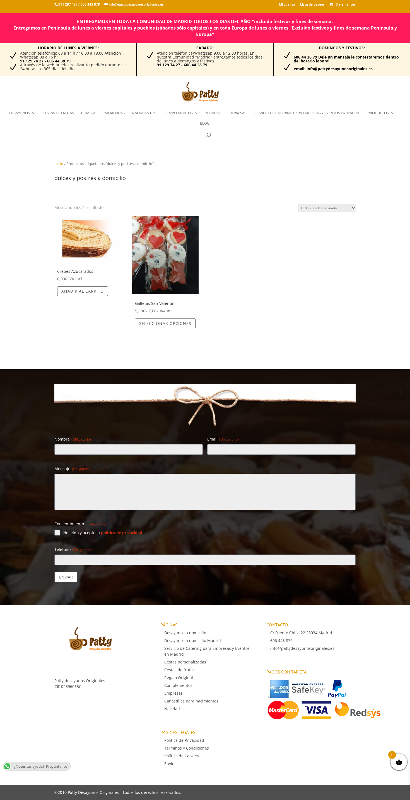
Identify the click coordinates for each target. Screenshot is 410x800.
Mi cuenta (287, 5)
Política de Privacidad (184, 740)
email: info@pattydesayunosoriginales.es (333, 68)
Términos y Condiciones (186, 748)
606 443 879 (90, 4)
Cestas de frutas (58, 113)
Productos (378, 113)
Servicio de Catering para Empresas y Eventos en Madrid (307, 113)
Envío (169, 763)
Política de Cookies (181, 755)
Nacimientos (144, 113)
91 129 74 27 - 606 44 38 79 (45, 61)
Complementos (178, 113)
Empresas (237, 113)
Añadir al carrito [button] (82, 291)
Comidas (89, 113)
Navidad (213, 113)
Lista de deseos (312, 5)
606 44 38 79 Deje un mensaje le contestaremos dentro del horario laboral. (346, 59)
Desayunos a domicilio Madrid (192, 640)
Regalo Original (178, 677)
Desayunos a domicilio (185, 632)
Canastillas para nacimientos (191, 701)
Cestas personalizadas (185, 662)
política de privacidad (121, 532)
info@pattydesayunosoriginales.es (302, 648)
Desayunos (19, 113)
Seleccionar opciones (165, 323)
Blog (204, 123)
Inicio (58, 163)
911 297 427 (68, 4)
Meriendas (115, 113)
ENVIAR (66, 577)
